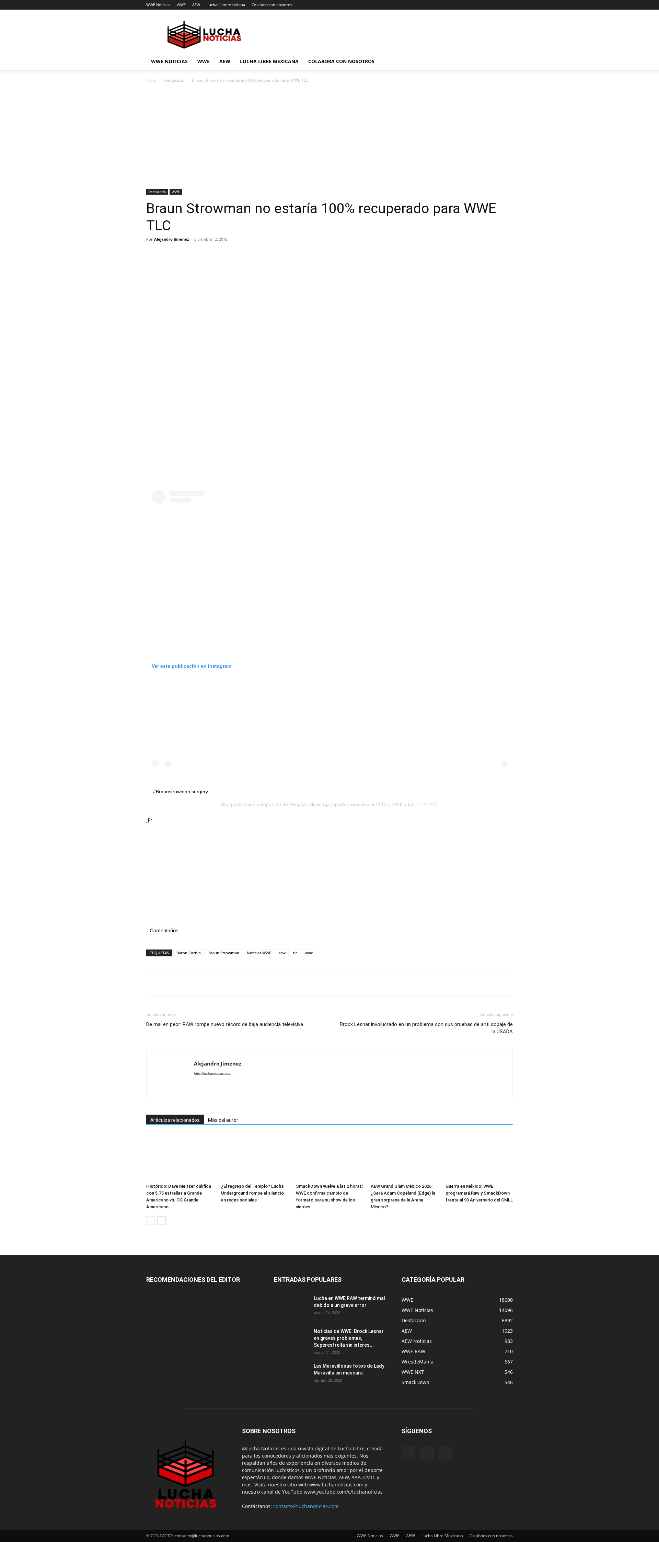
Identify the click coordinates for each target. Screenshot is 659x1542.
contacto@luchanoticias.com (306, 1506)
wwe (309, 952)
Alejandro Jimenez (171, 239)
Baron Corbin (188, 952)
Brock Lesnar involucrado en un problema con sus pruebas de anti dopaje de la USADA (426, 1028)
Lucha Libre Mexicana (226, 4)
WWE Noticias (158, 4)
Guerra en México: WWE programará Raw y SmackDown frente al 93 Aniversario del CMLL (479, 1193)
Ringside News (305, 804)
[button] (504, 62)
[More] (216, 255)
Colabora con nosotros (272, 4)
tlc (295, 952)
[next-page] (161, 1220)
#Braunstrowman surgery (180, 791)
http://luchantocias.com (213, 1073)
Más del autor (223, 1120)
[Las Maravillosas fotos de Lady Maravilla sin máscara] (291, 1374)
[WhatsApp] (200, 255)
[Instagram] (427, 1453)
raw (282, 952)
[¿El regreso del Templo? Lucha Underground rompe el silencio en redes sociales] (254, 1157)
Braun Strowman (223, 952)
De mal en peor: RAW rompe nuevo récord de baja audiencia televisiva (224, 1024)
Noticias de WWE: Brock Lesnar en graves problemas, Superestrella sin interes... (349, 1338)
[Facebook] (153, 255)
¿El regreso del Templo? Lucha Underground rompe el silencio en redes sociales (252, 1193)
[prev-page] (150, 1220)
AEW (196, 4)
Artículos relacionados (175, 1120)
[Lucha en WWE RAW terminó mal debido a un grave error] (291, 1307)
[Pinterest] (185, 255)
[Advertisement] (329, 138)
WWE (181, 4)
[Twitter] (169, 255)
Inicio (151, 80)
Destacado (174, 80)
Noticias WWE (259, 952)
